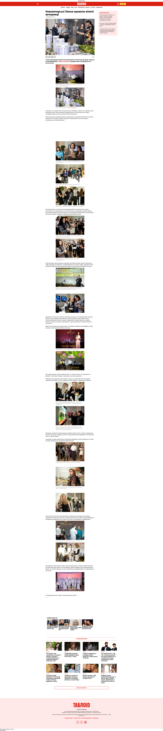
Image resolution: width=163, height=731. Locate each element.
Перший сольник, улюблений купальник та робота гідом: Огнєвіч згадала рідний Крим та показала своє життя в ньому (108, 679)
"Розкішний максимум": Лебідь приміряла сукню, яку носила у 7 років (71, 655)
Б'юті (76, 7)
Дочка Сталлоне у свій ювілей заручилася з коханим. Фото (89, 677)
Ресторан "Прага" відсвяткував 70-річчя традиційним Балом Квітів (108, 25)
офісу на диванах (64, 61)
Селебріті (63, 7)
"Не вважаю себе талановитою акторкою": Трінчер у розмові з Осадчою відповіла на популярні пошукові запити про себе (53, 657)
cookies (12, 729)
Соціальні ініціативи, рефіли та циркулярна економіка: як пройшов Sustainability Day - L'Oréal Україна (107, 31)
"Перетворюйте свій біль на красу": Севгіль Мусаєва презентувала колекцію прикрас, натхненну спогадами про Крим (107, 17)
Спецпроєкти (99, 7)
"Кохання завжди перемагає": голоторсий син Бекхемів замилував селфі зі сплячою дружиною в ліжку (53, 678)
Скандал (68, 7)
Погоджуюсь (3, 730)
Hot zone (93, 7)
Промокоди (95, 718)
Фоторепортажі (104, 13)
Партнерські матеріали (86, 718)
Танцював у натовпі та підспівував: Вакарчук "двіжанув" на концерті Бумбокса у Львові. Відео (71, 678)
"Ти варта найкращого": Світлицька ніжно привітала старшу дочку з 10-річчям (90, 656)
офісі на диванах (72, 107)
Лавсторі (88, 7)
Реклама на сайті (69, 718)
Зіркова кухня (81, 7)
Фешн (72, 7)
